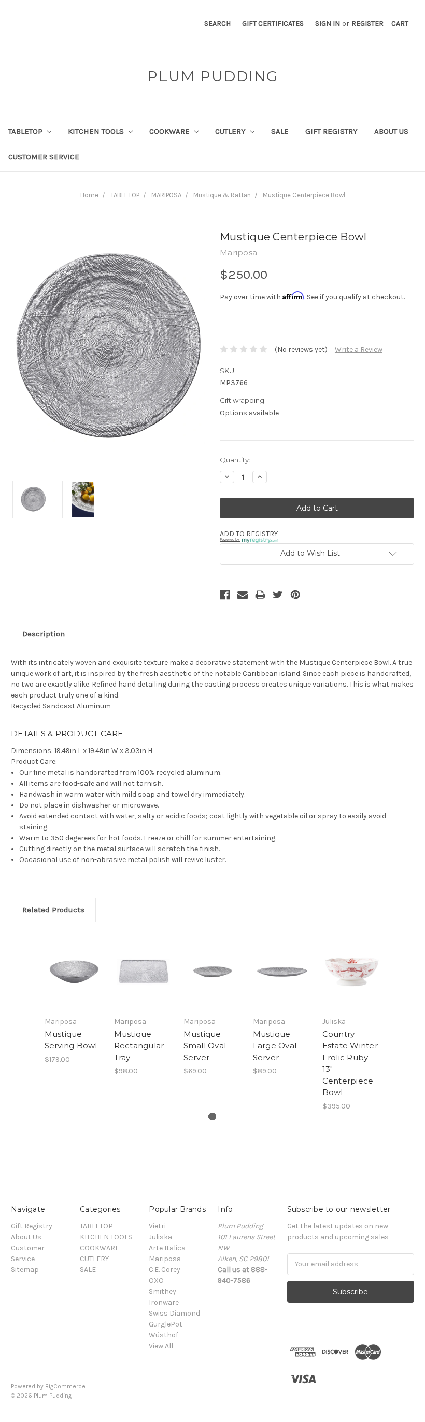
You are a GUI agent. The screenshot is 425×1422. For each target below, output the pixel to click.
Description (43, 633)
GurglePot (165, 1324)
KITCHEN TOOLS (97, 131)
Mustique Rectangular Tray (139, 1045)
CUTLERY (231, 131)
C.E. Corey (164, 1269)
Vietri (157, 1226)
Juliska (160, 1237)
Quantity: (235, 460)
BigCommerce (65, 1386)
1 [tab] (212, 1116)
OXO (156, 1280)
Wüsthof (163, 1335)
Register (367, 23)
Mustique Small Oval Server (204, 1045)
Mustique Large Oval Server (275, 1045)
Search (217, 23)
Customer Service (43, 156)
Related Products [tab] (53, 909)
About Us (391, 131)
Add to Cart (73, 984)
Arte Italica (167, 1247)
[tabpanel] (73, 999)
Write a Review (358, 349)
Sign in (327, 23)
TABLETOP (26, 131)
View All (161, 1346)
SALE (280, 131)
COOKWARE (170, 131)
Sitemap (25, 1269)
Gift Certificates (273, 23)
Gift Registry (331, 131)
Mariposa (165, 1258)
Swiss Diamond (174, 1313)
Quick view (74, 959)
